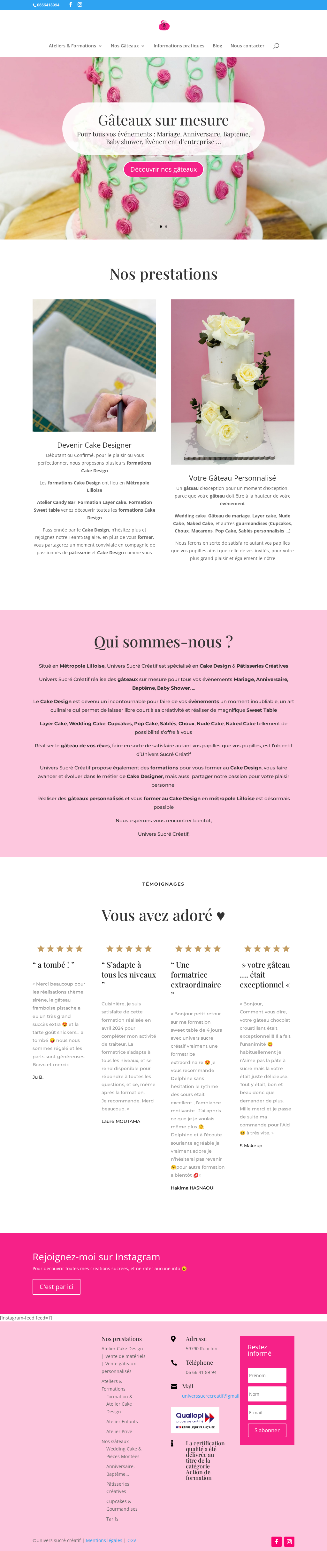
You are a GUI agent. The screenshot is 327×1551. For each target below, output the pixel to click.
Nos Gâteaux (125, 46)
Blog (217, 46)
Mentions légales (104, 1540)
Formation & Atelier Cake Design (119, 1404)
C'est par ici (56, 1286)
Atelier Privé (119, 1431)
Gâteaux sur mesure (163, 119)
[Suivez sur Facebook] (276, 1542)
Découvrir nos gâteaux (163, 169)
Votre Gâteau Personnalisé (232, 478)
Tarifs (112, 1519)
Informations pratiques (179, 46)
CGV (131, 1540)
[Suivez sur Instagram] (289, 1542)
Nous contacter (247, 46)
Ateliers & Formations (72, 46)
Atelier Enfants (122, 1421)
